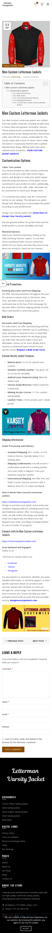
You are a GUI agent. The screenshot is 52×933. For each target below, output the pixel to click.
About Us (6, 866)
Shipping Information (24, 100)
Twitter (11, 566)
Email (5, 714)
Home (22, 11)
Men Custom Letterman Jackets (20, 87)
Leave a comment (31, 77)
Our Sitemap (7, 849)
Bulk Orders (21, 96)
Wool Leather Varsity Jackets (15, 812)
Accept (26, 928)
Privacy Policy (8, 833)
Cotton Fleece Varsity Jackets (15, 803)
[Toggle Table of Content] (44, 83)
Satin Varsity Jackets (11, 807)
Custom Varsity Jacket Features (27, 98)
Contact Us (7, 878)
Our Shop (6, 870)
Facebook (12, 563)
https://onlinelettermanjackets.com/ (19, 501)
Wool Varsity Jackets (11, 816)
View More (7, 820)
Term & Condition (10, 837)
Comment (7, 668)
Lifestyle (14, 66)
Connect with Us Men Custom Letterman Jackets (31, 104)
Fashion (31, 11)
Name (5, 701)
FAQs (4, 845)
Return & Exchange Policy (13, 841)
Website (5, 726)
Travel (20, 66)
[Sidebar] (3, 283)
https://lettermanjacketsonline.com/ (19, 541)
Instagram (12, 570)
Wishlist (37, 3)
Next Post (38, 641)
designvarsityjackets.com (23, 600)
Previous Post (15, 641)
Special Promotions (24, 93)
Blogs (4, 874)
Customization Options (19, 91)
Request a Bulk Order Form (31, 349)
